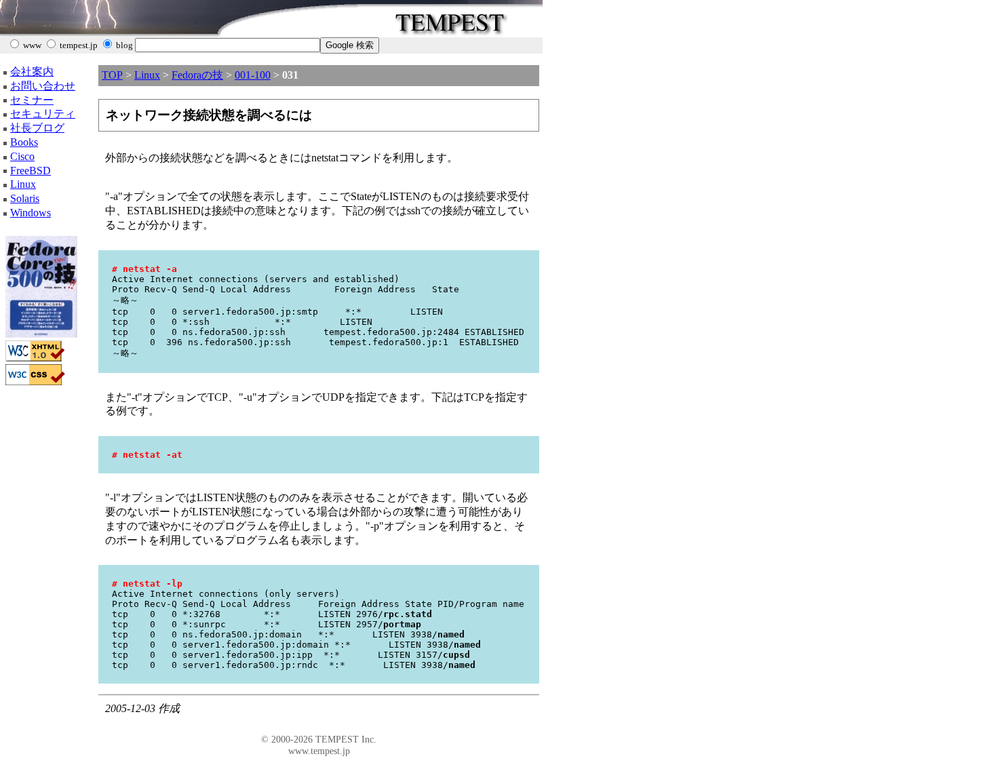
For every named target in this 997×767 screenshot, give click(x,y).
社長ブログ (37, 128)
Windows (30, 212)
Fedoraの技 (197, 75)
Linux (23, 184)
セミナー (32, 100)
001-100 (253, 75)
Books (24, 142)
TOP (112, 75)
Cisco (22, 156)
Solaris (24, 198)
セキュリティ (42, 113)
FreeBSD (30, 170)
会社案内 (32, 71)
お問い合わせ (42, 86)
